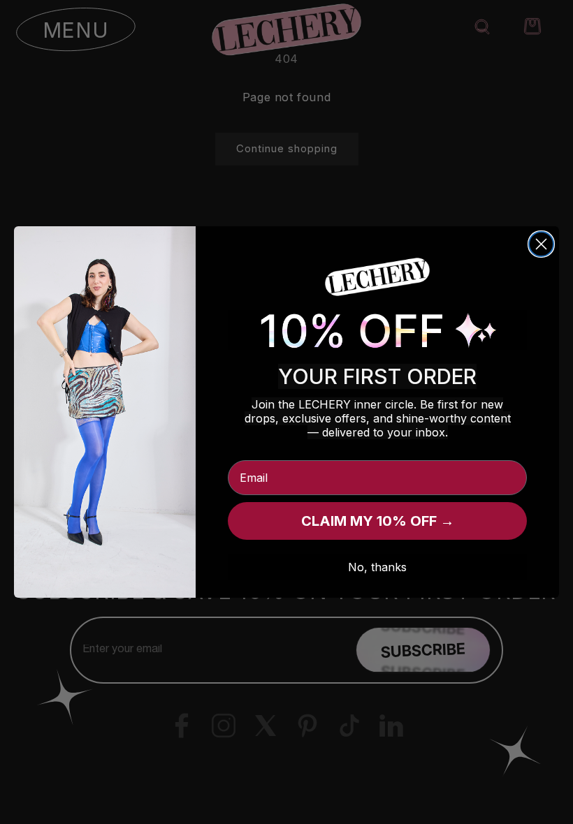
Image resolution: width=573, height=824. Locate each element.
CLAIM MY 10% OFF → (377, 521)
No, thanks (377, 567)
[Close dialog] (541, 244)
